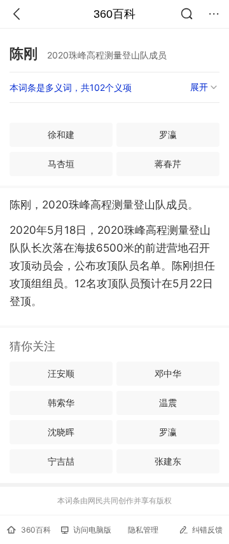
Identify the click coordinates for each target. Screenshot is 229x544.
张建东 (168, 461)
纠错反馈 (207, 529)
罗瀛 (168, 134)
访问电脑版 (92, 529)
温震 (168, 402)
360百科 (114, 14)
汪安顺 (61, 373)
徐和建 (61, 134)
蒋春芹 (168, 163)
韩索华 (61, 402)
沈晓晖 (61, 431)
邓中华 (168, 373)
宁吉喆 (61, 461)
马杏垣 (61, 163)
